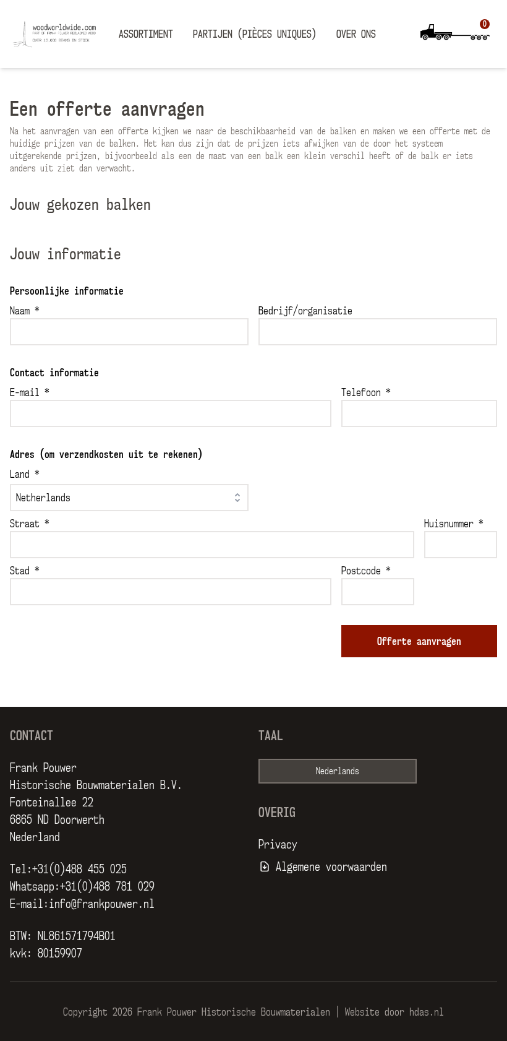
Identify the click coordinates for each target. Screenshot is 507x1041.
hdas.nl (426, 1012)
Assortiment (146, 34)
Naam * (25, 311)
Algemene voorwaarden (331, 866)
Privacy (277, 844)
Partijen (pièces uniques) (255, 34)
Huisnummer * (454, 523)
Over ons (356, 34)
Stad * (25, 570)
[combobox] (129, 497)
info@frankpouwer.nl (102, 903)
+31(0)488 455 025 (79, 869)
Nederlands (337, 771)
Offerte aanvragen (419, 641)
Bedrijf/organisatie (305, 311)
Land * (25, 474)
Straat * (29, 523)
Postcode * (366, 570)
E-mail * (29, 392)
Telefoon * (366, 392)
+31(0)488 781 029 (107, 886)
